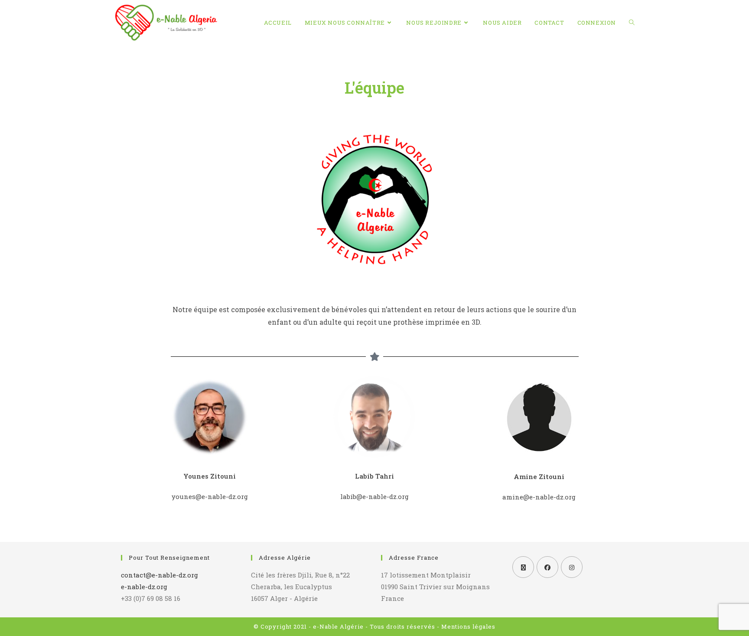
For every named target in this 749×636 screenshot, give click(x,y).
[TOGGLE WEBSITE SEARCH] (631, 22)
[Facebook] (547, 567)
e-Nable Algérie (338, 626)
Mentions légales (468, 626)
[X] (523, 567)
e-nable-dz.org (144, 586)
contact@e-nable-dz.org (159, 575)
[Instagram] (572, 567)
